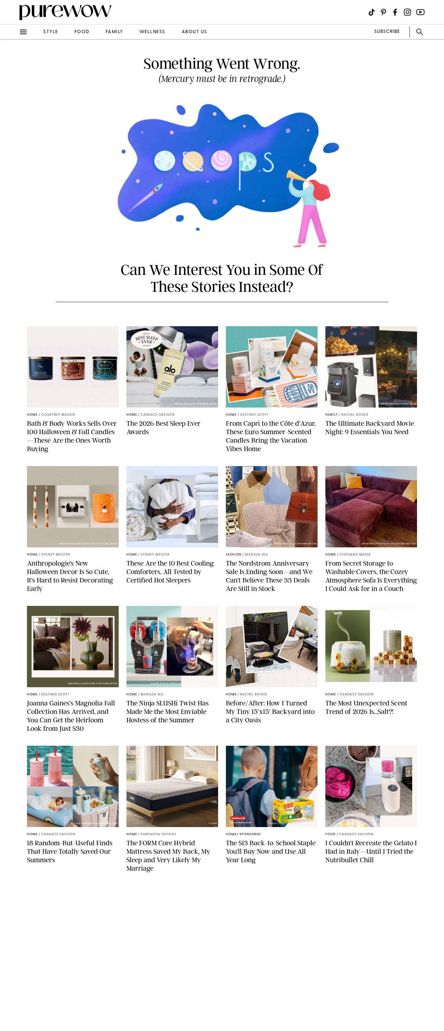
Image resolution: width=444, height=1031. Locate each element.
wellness (152, 32)
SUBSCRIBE (387, 31)
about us (194, 32)
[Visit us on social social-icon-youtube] (420, 12)
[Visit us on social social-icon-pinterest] (383, 12)
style (50, 32)
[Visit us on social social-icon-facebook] (395, 12)
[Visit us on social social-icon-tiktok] (371, 12)
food (81, 32)
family (114, 32)
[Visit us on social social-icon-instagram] (407, 12)
